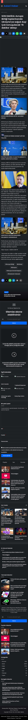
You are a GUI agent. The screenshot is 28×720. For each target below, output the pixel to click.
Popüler (5, 462)
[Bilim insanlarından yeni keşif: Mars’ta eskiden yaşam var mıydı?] (5, 588)
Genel (6, 292)
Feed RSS (20, 708)
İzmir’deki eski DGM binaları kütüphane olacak (12, 295)
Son (14, 462)
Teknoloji (4, 673)
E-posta (3, 435)
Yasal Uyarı (18, 718)
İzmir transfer (5, 384)
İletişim (8, 716)
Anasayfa (4, 12)
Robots (16, 708)
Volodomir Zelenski (14, 274)
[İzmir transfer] (7, 379)
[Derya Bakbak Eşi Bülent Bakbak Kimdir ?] (6, 469)
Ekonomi (4, 661)
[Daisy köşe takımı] (21, 391)
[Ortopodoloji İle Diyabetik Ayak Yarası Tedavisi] (7, 531)
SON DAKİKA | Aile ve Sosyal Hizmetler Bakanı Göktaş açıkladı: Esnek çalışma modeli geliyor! (18, 497)
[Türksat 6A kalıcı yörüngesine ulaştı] (5, 581)
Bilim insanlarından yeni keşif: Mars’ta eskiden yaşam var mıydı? (18, 587)
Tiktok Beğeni (14, 473)
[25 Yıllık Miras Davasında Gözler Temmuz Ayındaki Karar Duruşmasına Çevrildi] (21, 512)
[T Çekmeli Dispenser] (21, 380)
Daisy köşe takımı (19, 396)
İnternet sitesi (4, 441)
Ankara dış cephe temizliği (6, 396)
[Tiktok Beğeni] (6, 476)
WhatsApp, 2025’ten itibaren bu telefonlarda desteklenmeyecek (18, 601)
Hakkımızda (3, 716)
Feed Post (15, 710)
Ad (2, 428)
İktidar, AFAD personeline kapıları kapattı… (18, 488)
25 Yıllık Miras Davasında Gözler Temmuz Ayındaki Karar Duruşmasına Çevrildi (20, 520)
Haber (3, 666)
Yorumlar (22, 462)
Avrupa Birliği (10, 264)
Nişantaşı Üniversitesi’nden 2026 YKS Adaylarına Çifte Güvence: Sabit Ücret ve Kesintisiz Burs (7, 521)
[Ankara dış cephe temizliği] (7, 391)
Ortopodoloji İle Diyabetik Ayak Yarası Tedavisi (7, 537)
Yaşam (3, 675)
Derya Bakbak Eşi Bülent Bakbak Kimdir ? (17, 467)
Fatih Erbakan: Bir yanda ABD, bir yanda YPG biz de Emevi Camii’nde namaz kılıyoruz (18, 483)
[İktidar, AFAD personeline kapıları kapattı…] (6, 490)
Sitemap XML (5, 708)
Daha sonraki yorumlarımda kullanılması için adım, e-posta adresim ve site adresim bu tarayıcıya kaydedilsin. (14, 450)
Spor (3, 670)
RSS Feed (11, 708)
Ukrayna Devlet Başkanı (14, 270)
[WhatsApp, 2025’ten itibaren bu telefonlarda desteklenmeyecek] (5, 602)
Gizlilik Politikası (14, 716)
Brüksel (20, 264)
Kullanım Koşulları (11, 718)
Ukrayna (14, 267)
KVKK (25, 716)
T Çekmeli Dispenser (20, 385)
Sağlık (3, 668)
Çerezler (21, 716)
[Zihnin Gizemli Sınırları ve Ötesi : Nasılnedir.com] (21, 531)
